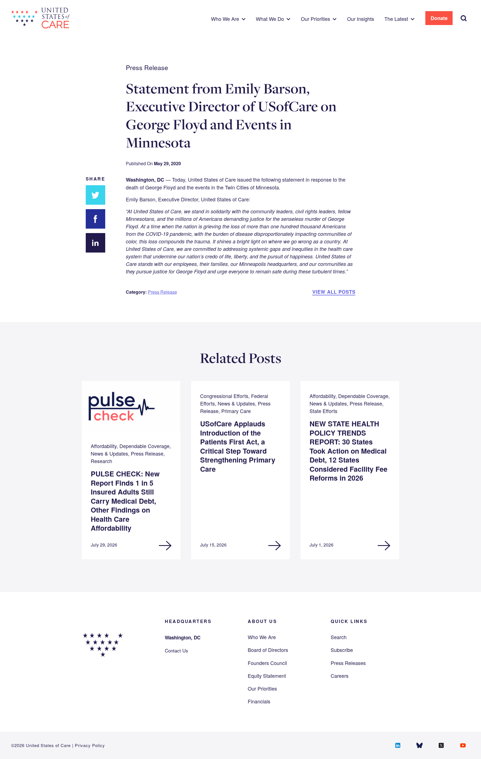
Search (339, 637)
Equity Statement (267, 675)
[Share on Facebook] (95, 219)
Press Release (162, 292)
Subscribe (342, 649)
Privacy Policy (90, 745)
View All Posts (333, 291)
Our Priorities (262, 688)
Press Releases (348, 662)
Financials (259, 701)
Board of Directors (268, 649)
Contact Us (176, 650)
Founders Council (267, 662)
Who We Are (262, 637)
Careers (340, 675)
